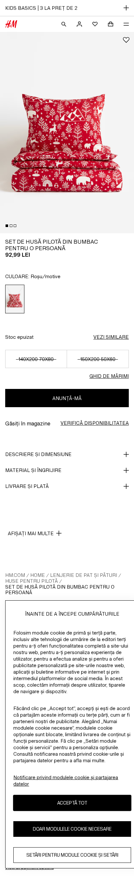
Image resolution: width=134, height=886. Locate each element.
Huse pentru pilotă (31, 581)
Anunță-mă (67, 398)
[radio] (15, 299)
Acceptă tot (72, 803)
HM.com (15, 575)
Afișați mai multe (31, 533)
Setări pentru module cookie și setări (72, 855)
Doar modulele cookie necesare (72, 829)
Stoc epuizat (19, 337)
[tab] (6, 225)
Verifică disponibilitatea (94, 423)
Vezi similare (111, 337)
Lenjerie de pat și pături (83, 575)
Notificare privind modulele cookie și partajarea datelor (65, 781)
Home (37, 575)
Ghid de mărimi (109, 376)
